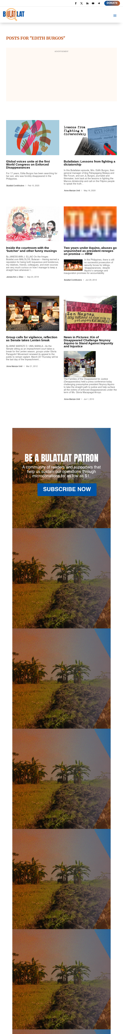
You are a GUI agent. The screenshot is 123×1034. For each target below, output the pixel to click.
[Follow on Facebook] (76, 3)
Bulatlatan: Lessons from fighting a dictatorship (90, 156)
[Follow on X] (81, 3)
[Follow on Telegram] (99, 3)
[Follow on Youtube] (93, 3)
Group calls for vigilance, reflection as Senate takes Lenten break (32, 349)
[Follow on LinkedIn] (87, 3)
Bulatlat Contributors (15, 186)
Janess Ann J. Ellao (14, 277)
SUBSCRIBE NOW (67, 489)
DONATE (112, 3)
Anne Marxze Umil (72, 191)
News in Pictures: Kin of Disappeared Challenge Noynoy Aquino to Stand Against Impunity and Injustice (90, 349)
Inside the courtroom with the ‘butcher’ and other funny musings (32, 244)
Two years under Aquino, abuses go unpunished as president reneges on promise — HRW (90, 244)
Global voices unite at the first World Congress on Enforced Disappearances (32, 156)
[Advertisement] (61, 76)
